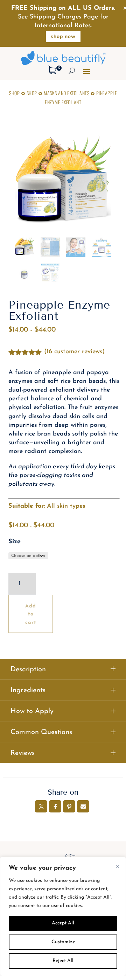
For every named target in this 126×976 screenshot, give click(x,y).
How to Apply (32, 711)
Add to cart (30, 615)
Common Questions (41, 732)
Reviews (22, 753)
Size (14, 542)
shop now (63, 36)
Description (28, 669)
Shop (14, 93)
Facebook (55, 806)
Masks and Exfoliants (66, 93)
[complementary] (63, 916)
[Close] (117, 866)
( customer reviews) (74, 352)
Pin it (69, 806)
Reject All (63, 960)
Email (83, 806)
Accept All (63, 923)
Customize (63, 942)
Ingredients (28, 690)
